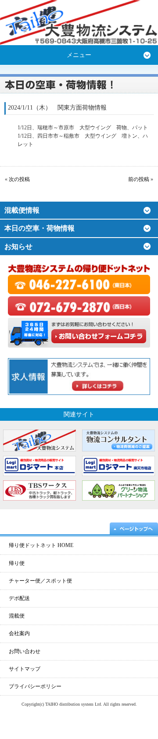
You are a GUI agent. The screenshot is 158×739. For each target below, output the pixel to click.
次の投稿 (19, 179)
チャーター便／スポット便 (40, 581)
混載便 (17, 616)
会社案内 (19, 633)
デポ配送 (19, 598)
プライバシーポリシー (35, 686)
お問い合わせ (24, 651)
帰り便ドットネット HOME (41, 545)
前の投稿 (138, 179)
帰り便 (17, 563)
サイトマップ (24, 669)
